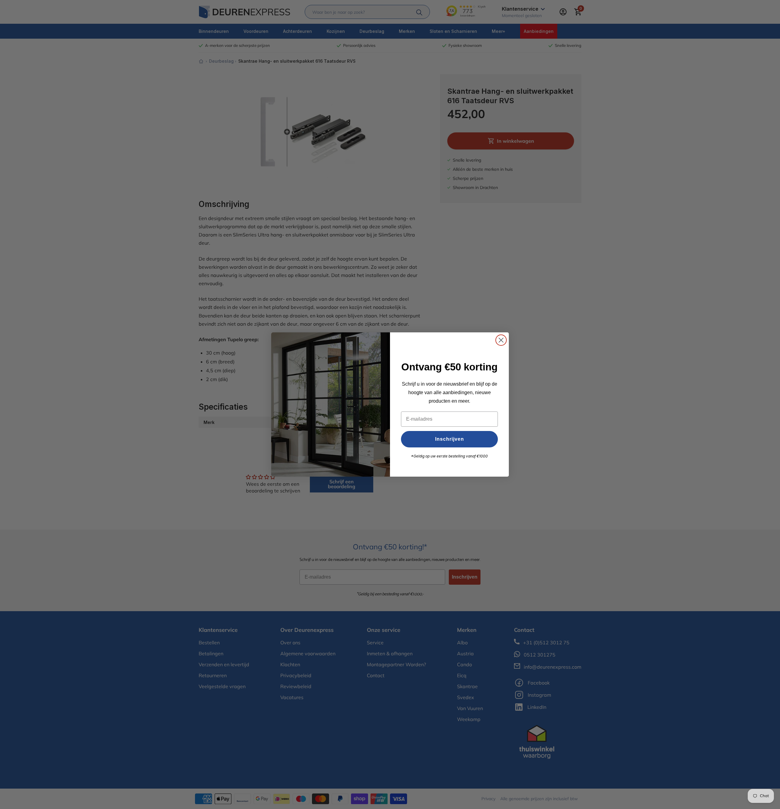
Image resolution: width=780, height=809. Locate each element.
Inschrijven (449, 439)
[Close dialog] (501, 340)
